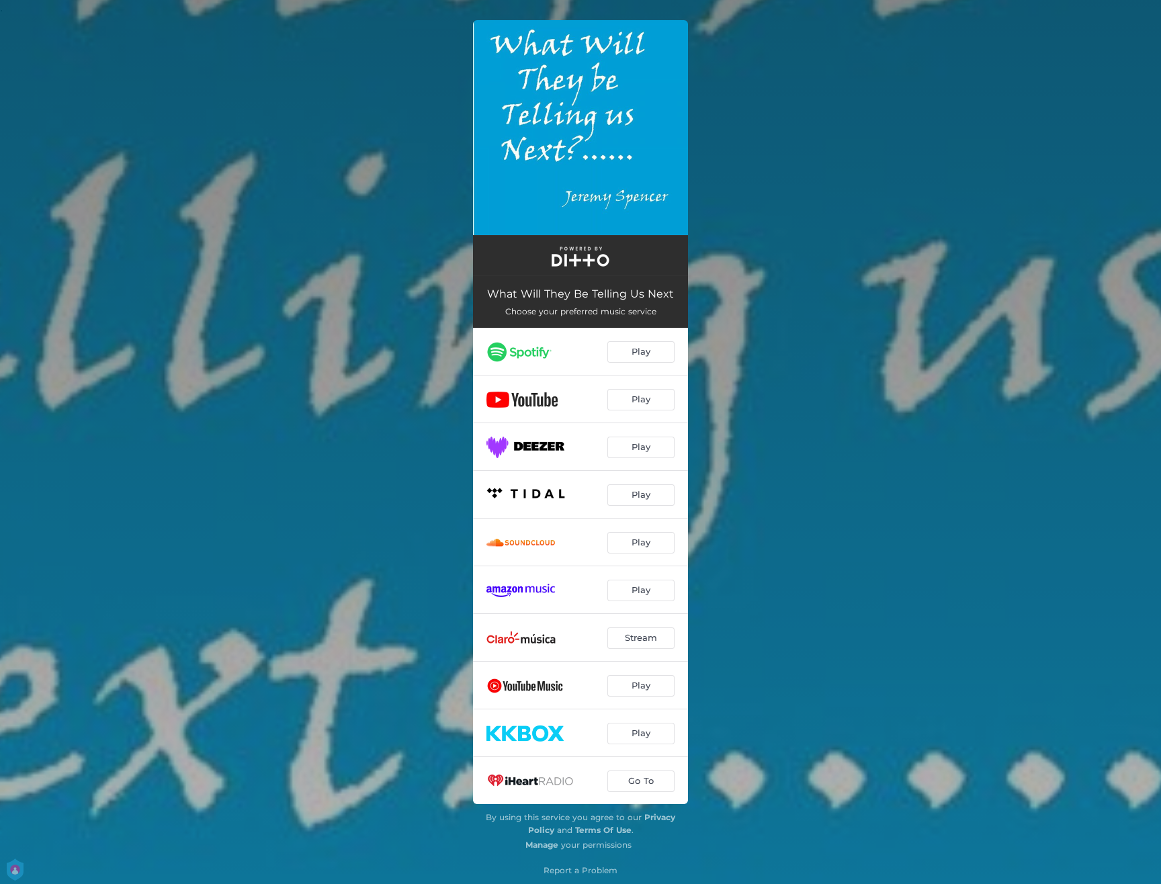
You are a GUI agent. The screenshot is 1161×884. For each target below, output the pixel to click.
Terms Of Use (603, 830)
